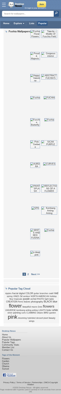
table (51, 299)
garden (52, 313)
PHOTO (40, 299)
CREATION (11, 301)
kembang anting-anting (27, 310)
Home (6, 23)
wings (31, 321)
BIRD (46, 313)
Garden (5, 361)
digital (22, 293)
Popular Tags (8, 342)
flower (15, 306)
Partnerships (37, 382)
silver (9, 313)
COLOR (29, 293)
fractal (15, 293)
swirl (51, 293)
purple (26, 298)
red (56, 293)
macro (34, 307)
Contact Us (7, 350)
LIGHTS (42, 310)
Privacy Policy (9, 382)
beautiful (27, 306)
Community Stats (10, 345)
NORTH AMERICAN (40, 296)
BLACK (48, 301)
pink (12, 317)
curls (23, 313)
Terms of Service (23, 382)
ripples (8, 293)
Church (5, 363)
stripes (40, 313)
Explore (18, 23)
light (47, 299)
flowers (48, 306)
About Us (6, 337)
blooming (22, 318)
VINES (16, 296)
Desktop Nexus (25, 388)
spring (10, 296)
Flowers (6, 358)
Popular (42, 23)
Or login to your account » (35, 8)
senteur (26, 296)
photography (37, 301)
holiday (53, 296)
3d (21, 296)
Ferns (20, 302)
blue (55, 301)
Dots (40, 307)
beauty (52, 318)
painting (17, 312)
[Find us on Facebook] (9, 376)
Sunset (5, 368)
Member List (8, 347)
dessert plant (42, 318)
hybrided (31, 318)
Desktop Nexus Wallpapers (16, 5)
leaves (27, 301)
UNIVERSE (10, 310)
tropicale (18, 299)
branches (44, 293)
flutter (49, 310)
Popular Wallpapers (11, 339)
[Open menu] (4, 5)
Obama (5, 366)
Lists (31, 23)
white (55, 310)
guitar (36, 293)
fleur (11, 299)
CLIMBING (31, 313)
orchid (33, 299)
